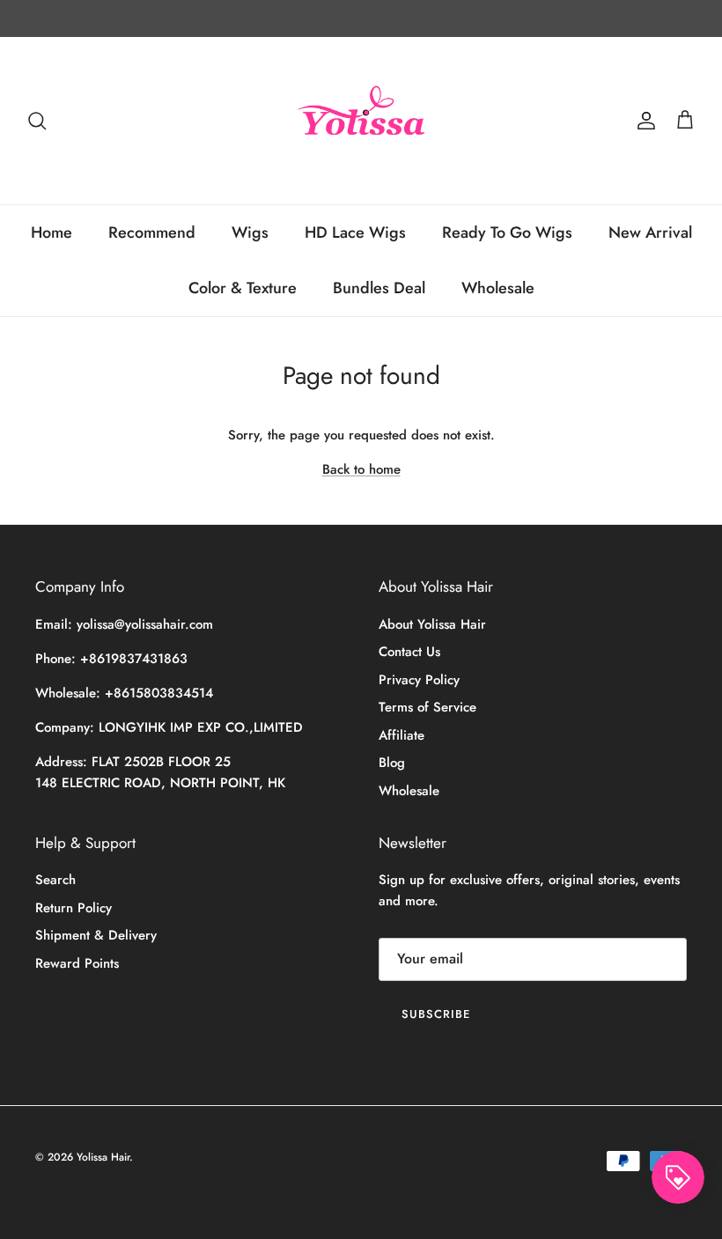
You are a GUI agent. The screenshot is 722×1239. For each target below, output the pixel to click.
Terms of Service (427, 707)
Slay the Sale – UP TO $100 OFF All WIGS (361, 25)
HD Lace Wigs (355, 232)
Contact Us (409, 651)
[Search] (37, 120)
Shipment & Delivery (96, 935)
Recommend (151, 232)
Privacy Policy (419, 680)
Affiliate (401, 735)
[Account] (643, 120)
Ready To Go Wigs (507, 232)
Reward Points (77, 963)
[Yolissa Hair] (361, 121)
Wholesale (497, 288)
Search (55, 879)
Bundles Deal (379, 288)
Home (51, 232)
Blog (392, 762)
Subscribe (436, 1014)
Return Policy (73, 908)
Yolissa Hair (103, 1157)
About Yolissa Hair (432, 624)
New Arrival (650, 232)
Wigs (250, 232)
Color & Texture (242, 288)
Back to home (361, 469)
